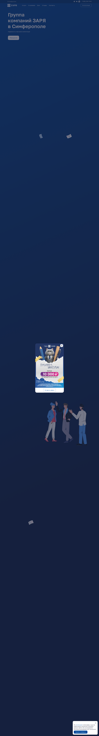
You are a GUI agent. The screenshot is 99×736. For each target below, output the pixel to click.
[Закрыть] (61, 345)
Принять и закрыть (80, 732)
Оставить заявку (49, 390)
